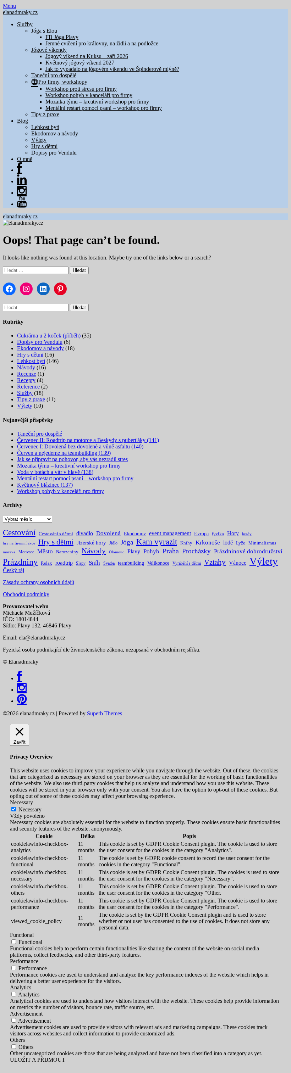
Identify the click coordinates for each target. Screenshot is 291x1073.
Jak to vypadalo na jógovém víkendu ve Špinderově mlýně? (112, 69)
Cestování (19, 532)
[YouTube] (22, 204)
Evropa (201, 533)
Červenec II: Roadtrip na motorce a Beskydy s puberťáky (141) (88, 440)
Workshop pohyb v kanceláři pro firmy (88, 95)
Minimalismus (262, 543)
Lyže (240, 543)
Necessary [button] (21, 802)
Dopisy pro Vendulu (54, 153)
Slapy (81, 563)
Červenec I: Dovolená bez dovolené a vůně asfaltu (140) (80, 446)
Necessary (30, 809)
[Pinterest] (22, 701)
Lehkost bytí (45, 127)
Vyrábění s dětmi (186, 563)
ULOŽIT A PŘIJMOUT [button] (37, 1060)
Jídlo (113, 543)
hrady (247, 534)
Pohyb (151, 551)
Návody (26, 367)
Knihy (186, 543)
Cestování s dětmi (56, 533)
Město (45, 551)
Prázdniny (20, 561)
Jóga (127, 542)
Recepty (26, 380)
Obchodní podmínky (26, 594)
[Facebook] (19, 678)
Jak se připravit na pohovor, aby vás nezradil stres (72, 459)
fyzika (218, 533)
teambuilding (131, 563)
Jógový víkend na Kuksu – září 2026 (86, 56)
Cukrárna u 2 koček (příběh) (49, 335)
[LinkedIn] (22, 181)
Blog (22, 121)
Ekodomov (135, 533)
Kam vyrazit (156, 541)
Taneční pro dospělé (53, 75)
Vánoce (237, 563)
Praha (171, 551)
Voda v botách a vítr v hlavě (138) (55, 472)
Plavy (133, 551)
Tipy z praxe (45, 114)
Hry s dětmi (44, 146)
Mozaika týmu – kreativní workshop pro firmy (97, 102)
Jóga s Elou (44, 31)
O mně (24, 159)
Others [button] (17, 1040)
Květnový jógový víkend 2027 (79, 63)
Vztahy (215, 562)
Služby (25, 24)
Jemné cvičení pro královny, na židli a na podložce (101, 43)
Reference (28, 387)
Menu (9, 6)
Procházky (196, 551)
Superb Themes (104, 713)
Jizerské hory (91, 543)
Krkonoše (208, 542)
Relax (46, 563)
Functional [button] (22, 935)
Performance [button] (24, 961)
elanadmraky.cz (20, 12)
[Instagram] (22, 193)
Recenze (26, 374)
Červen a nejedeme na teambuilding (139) (64, 453)
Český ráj (13, 570)
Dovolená (108, 533)
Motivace (26, 551)
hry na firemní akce (19, 543)
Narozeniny (67, 551)
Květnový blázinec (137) (45, 485)
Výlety (38, 140)
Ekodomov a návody (54, 133)
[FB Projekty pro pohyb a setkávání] (19, 170)
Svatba (109, 563)
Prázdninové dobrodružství (248, 551)
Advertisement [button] (26, 1014)
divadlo (84, 533)
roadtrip (64, 563)
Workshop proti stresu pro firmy (81, 89)
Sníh (94, 562)
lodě (228, 543)
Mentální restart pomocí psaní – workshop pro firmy (103, 108)
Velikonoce (158, 563)
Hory (233, 533)
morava (9, 552)
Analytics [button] (20, 987)
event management (170, 533)
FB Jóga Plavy (61, 37)
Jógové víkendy (49, 50)
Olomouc (116, 552)
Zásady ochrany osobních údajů (38, 582)
